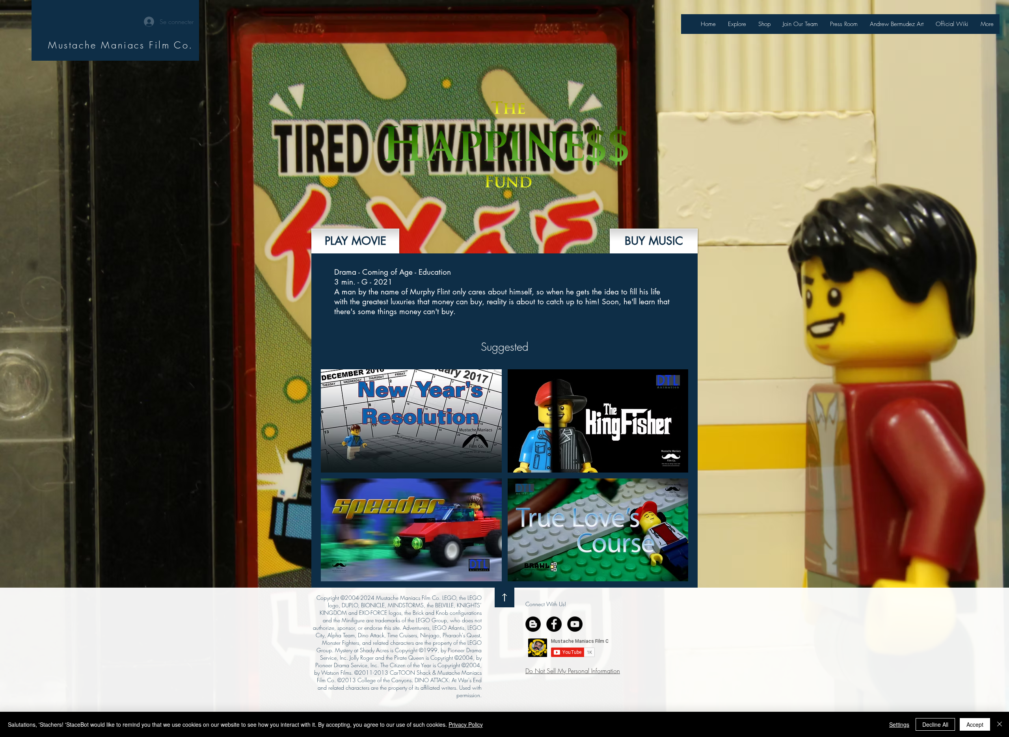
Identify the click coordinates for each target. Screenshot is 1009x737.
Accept (974, 724)
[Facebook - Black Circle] (554, 624)
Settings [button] (899, 724)
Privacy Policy (466, 724)
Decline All (935, 724)
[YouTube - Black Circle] (575, 624)
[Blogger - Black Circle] (533, 624)
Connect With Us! (545, 604)
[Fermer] (999, 724)
